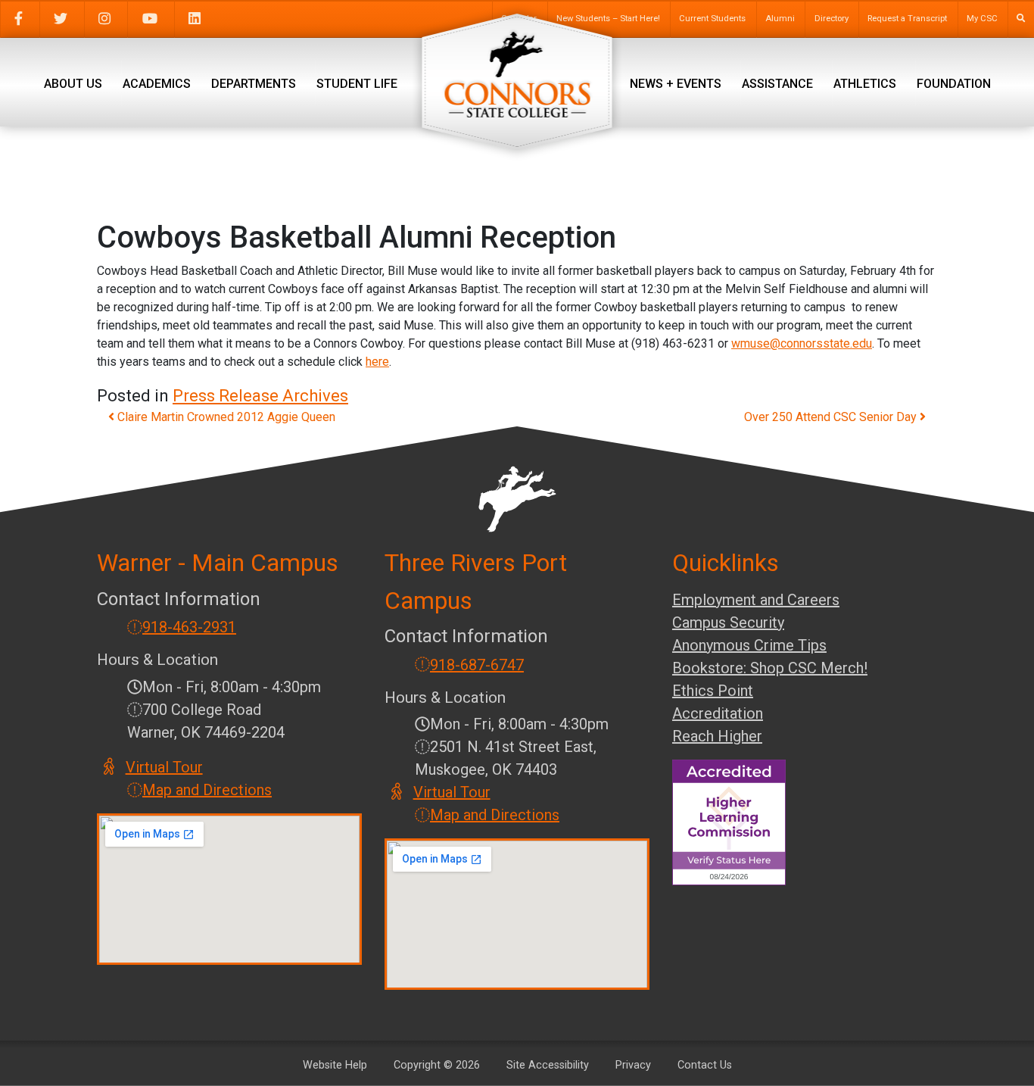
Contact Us (704, 1065)
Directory (831, 18)
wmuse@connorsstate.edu (801, 343)
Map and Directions (207, 790)
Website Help (335, 1065)
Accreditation (717, 713)
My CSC (982, 18)
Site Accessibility (547, 1065)
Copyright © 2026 (437, 1065)
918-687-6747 (477, 665)
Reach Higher (717, 736)
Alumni (780, 18)
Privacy (633, 1065)
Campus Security (728, 622)
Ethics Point (712, 691)
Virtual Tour (165, 767)
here (377, 361)
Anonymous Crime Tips (749, 645)
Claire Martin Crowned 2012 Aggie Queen (224, 417)
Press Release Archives (260, 395)
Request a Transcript (907, 18)
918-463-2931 (189, 627)
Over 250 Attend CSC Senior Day (832, 417)
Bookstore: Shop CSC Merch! (769, 668)
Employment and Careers (755, 600)
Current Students (712, 18)
